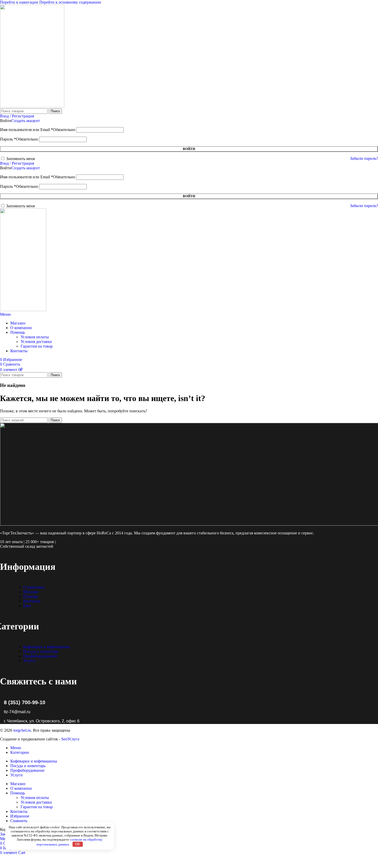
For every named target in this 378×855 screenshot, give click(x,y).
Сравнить (18, 821)
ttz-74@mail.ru (17, 712)
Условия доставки (36, 341)
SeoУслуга (70, 739)
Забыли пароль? (364, 158)
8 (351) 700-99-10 (24, 702)
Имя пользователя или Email (37, 129)
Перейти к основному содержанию (70, 2)
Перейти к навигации (19, 2)
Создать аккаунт (25, 120)
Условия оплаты (35, 337)
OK (77, 844)
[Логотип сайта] (32, 106)
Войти (189, 149)
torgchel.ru (22, 730)
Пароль (19, 139)
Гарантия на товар (37, 346)
